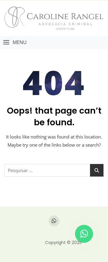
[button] (15, 42)
